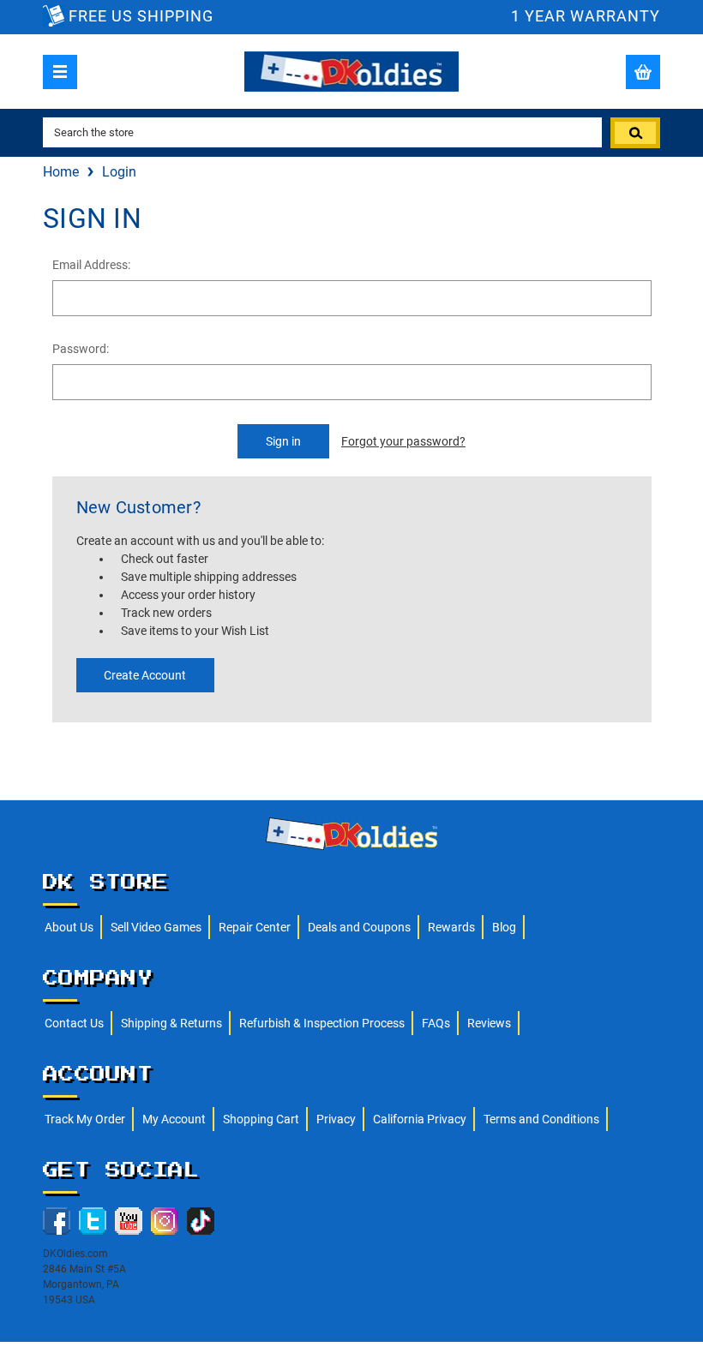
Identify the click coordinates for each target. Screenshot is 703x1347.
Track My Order (85, 1119)
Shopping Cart (261, 1119)
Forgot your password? (403, 441)
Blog (504, 927)
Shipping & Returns (171, 1023)
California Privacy (419, 1119)
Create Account (145, 675)
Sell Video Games (156, 927)
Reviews (489, 1023)
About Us (69, 927)
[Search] (635, 132)
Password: (80, 349)
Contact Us (74, 1023)
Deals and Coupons (359, 927)
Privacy (336, 1119)
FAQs (436, 1023)
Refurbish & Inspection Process (322, 1023)
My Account (174, 1119)
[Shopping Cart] (643, 72)
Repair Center (255, 927)
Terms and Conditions (541, 1119)
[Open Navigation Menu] (60, 72)
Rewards (451, 927)
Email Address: (91, 265)
